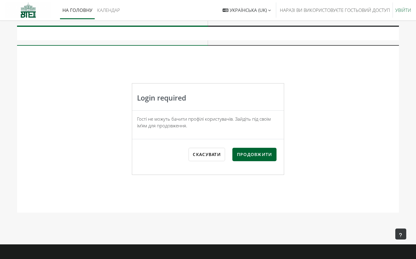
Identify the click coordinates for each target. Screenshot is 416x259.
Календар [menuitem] (108, 10)
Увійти (403, 10)
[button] (247, 10)
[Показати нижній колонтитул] (400, 234)
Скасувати (207, 154)
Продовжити (254, 154)
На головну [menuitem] (77, 10)
